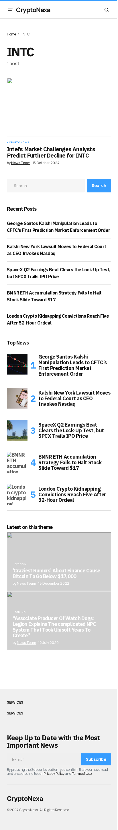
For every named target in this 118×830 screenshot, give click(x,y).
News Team (26, 642)
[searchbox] (46, 185)
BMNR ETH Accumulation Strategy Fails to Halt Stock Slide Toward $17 (70, 462)
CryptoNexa (33, 10)
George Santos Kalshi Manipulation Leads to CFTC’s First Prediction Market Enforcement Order (72, 365)
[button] (10, 9)
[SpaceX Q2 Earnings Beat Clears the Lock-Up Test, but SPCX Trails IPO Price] (17, 430)
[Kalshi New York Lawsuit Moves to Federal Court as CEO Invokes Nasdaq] (17, 398)
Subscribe (96, 759)
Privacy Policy (54, 773)
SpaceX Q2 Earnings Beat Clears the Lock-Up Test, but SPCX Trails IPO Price (71, 430)
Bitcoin (20, 564)
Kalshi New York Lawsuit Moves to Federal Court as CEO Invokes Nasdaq (74, 398)
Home (11, 34)
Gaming (20, 612)
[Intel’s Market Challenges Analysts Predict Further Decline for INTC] (59, 107)
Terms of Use (82, 773)
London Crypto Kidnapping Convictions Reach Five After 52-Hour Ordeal (72, 494)
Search (99, 185)
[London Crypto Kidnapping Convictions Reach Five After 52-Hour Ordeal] (17, 494)
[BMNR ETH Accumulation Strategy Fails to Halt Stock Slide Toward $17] (17, 462)
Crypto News (19, 142)
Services (15, 702)
